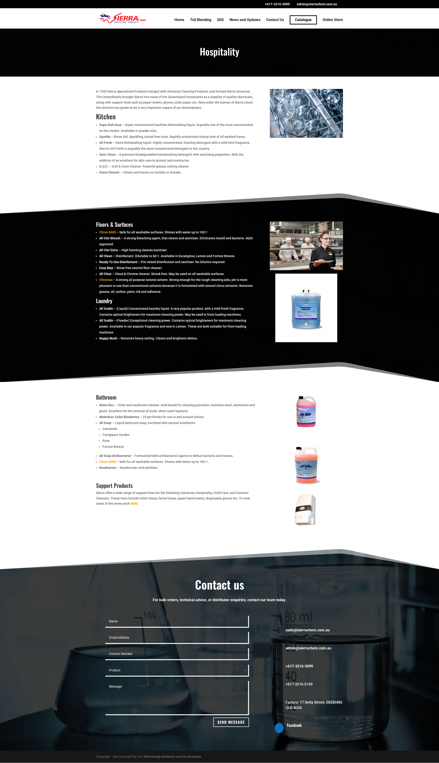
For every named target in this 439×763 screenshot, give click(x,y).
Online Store (333, 20)
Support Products (114, 485)
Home (179, 20)
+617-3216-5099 (277, 4)
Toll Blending (200, 20)
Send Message (231, 722)
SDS (220, 20)
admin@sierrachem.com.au (308, 648)
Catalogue (303, 20)
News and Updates (245, 20)
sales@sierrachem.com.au (308, 630)
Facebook (294, 725)
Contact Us (275, 20)
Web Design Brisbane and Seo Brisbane (172, 756)
